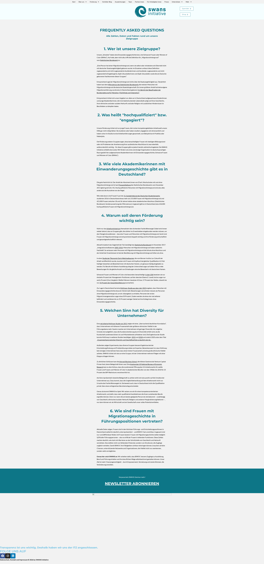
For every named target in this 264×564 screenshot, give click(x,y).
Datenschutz (4, 560)
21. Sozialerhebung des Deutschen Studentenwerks (142, 196)
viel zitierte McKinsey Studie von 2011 (113, 324)
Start (73, 2)
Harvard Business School (128, 362)
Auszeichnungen (120, 2)
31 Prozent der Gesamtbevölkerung (112, 283)
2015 (134, 337)
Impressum (23, 560)
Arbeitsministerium (113, 229)
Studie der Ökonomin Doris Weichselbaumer (118, 258)
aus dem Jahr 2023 (139, 288)
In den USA (149, 275)
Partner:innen (139, 2)
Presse (166, 2)
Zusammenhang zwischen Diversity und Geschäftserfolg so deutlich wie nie (123, 340)
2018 (141, 337)
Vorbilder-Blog (107, 2)
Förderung (93, 2)
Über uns (81, 2)
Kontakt (13, 560)
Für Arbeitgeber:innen (154, 2)
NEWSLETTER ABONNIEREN (132, 483)
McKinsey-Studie (126, 288)
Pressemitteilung (125, 185)
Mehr (187, 2)
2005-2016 (119, 248)
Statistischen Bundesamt (109, 60)
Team (130, 2)
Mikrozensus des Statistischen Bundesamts (123, 85)
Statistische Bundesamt (143, 245)
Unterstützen (176, 2)
